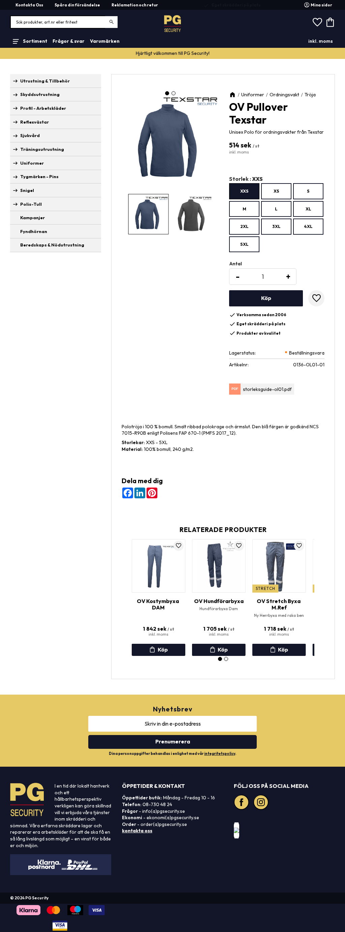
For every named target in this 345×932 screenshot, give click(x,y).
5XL (244, 244)
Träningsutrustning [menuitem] (42, 149)
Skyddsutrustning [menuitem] (40, 94)
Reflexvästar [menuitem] (34, 122)
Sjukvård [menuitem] (30, 135)
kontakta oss (137, 831)
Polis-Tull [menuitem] (31, 204)
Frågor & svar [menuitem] (69, 41)
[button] (317, 22)
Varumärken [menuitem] (105, 41)
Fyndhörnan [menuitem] (33, 231)
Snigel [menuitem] (27, 190)
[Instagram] (261, 803)
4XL (308, 226)
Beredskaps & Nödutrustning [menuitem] (52, 244)
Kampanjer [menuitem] (32, 217)
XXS (244, 191)
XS (276, 191)
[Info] (158, 650)
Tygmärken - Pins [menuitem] (39, 176)
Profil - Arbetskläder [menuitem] (43, 108)
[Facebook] (242, 803)
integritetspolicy (219, 753)
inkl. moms (320, 41)
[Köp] (266, 298)
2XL (244, 226)
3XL (276, 226)
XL (308, 208)
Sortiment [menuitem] (35, 41)
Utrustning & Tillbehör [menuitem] (45, 81)
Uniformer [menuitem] (32, 163)
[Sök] (111, 22)
